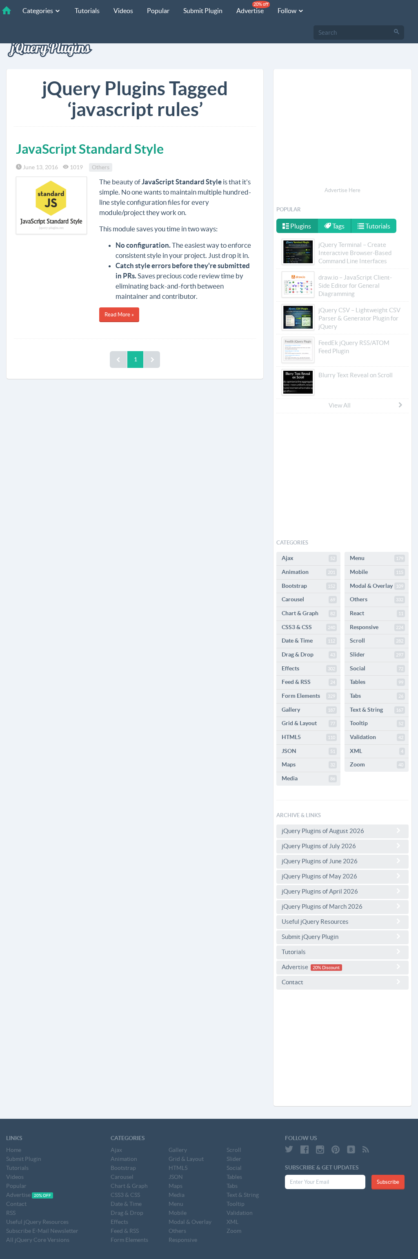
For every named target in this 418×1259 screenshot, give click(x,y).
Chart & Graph (308, 613)
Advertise (252, 8)
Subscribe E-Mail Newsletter (42, 1231)
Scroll (376, 640)
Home (13, 1150)
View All (340, 405)
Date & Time (308, 640)
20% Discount (326, 967)
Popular (158, 10)
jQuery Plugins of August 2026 (323, 830)
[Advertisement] (342, 129)
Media (308, 778)
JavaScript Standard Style (90, 148)
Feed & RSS (308, 682)
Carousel (308, 599)
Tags (338, 226)
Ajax (308, 558)
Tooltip (376, 723)
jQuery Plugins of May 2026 (319, 876)
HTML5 (308, 737)
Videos (123, 10)
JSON (308, 751)
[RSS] (365, 1149)
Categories (38, 10)
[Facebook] (304, 1149)
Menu (376, 558)
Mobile (376, 572)
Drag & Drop (308, 654)
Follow (288, 10)
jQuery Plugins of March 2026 (322, 906)
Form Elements (308, 695)
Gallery (308, 709)
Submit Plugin (202, 10)
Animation (308, 572)
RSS (11, 1213)
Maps (308, 764)
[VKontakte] (351, 1149)
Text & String (376, 709)
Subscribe (388, 1182)
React (376, 613)
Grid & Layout (308, 723)
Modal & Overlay (376, 585)
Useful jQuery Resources (315, 921)
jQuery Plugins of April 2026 (320, 891)
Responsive (376, 627)
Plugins (300, 226)
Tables (376, 682)
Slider (376, 654)
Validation (376, 737)
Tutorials (87, 10)
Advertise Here (342, 190)
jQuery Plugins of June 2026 (320, 861)
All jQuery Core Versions (37, 1240)
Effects (308, 668)
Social (376, 668)
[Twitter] (289, 1149)
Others (100, 167)
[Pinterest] (335, 1149)
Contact (292, 982)
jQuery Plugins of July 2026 (319, 845)
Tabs (376, 695)
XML (376, 751)
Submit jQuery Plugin (310, 936)
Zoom (376, 764)
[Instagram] (320, 1149)
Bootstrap (308, 585)
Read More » (119, 314)
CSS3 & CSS (308, 627)
